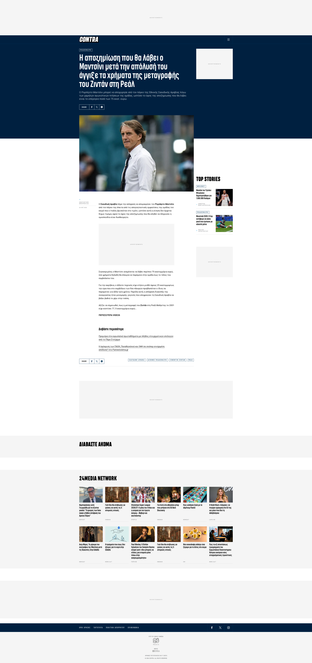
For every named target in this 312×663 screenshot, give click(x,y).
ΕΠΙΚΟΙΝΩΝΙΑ (133, 628)
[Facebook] (92, 107)
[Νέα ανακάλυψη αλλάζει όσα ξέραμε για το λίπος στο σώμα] (195, 534)
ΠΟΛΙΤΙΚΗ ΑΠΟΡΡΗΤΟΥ (115, 628)
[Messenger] (102, 107)
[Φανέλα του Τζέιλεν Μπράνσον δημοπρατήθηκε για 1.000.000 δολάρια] (224, 197)
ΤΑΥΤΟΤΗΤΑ (98, 628)
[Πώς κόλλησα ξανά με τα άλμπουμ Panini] (195, 495)
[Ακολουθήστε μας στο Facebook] (212, 627)
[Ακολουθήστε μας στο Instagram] (228, 627)
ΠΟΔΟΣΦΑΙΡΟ (202, 212)
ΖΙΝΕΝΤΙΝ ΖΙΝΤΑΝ (177, 360)
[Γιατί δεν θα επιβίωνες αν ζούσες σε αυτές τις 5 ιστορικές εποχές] (117, 495)
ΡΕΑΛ (191, 360)
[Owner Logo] (156, 641)
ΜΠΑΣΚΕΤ (201, 186)
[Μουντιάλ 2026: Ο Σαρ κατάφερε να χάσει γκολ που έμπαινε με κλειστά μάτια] (224, 223)
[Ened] (156, 651)
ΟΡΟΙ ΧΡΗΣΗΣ (84, 628)
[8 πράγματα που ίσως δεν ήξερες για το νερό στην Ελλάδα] (117, 534)
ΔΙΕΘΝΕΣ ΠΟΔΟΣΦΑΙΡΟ (157, 360)
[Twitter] (97, 107)
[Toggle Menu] (228, 39)
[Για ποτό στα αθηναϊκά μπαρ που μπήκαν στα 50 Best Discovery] (169, 495)
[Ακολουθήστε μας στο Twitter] (220, 627)
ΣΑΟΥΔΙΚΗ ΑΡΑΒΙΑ (137, 360)
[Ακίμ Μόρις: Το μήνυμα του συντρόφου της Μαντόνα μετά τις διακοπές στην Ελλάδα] (91, 534)
